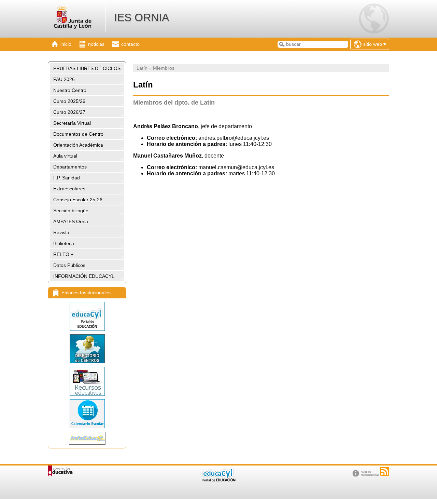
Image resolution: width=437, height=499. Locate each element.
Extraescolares (69, 188)
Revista (61, 232)
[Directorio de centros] (87, 348)
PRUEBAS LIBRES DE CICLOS (87, 68)
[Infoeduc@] (87, 438)
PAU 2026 (64, 79)
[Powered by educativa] (60, 471)
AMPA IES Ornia (70, 221)
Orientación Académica (78, 145)
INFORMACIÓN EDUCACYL (83, 276)
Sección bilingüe (70, 210)
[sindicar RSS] (384, 471)
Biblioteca (63, 243)
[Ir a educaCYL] (218, 480)
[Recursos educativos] (87, 381)
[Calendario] (87, 413)
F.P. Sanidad (66, 177)
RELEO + (63, 254)
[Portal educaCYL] (87, 316)
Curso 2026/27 (69, 112)
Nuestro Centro (69, 90)
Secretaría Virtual (72, 123)
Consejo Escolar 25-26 (77, 199)
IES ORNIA (141, 17)
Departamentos (70, 167)
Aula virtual (65, 156)
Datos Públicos (69, 265)
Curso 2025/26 (69, 101)
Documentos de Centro (78, 134)
